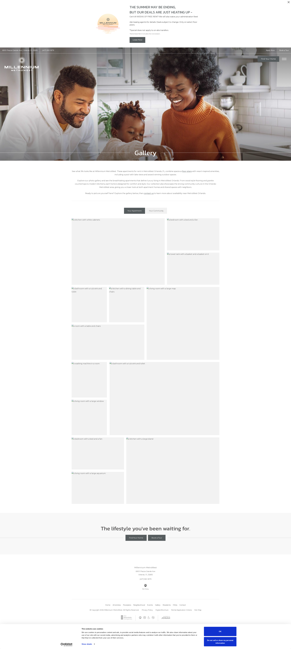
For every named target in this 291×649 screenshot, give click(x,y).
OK (220, 631)
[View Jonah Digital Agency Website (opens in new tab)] (165, 618)
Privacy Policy (147, 610)
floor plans (187, 171)
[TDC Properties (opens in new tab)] (126, 619)
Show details (87, 644)
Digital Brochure (162, 610)
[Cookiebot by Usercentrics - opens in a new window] (67, 644)
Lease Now (137, 40)
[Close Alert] (288, 3)
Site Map (197, 610)
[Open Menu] (284, 59)
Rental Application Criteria (181, 610)
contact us (149, 193)
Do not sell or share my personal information (220, 641)
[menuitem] (108, 605)
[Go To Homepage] (22, 63)
